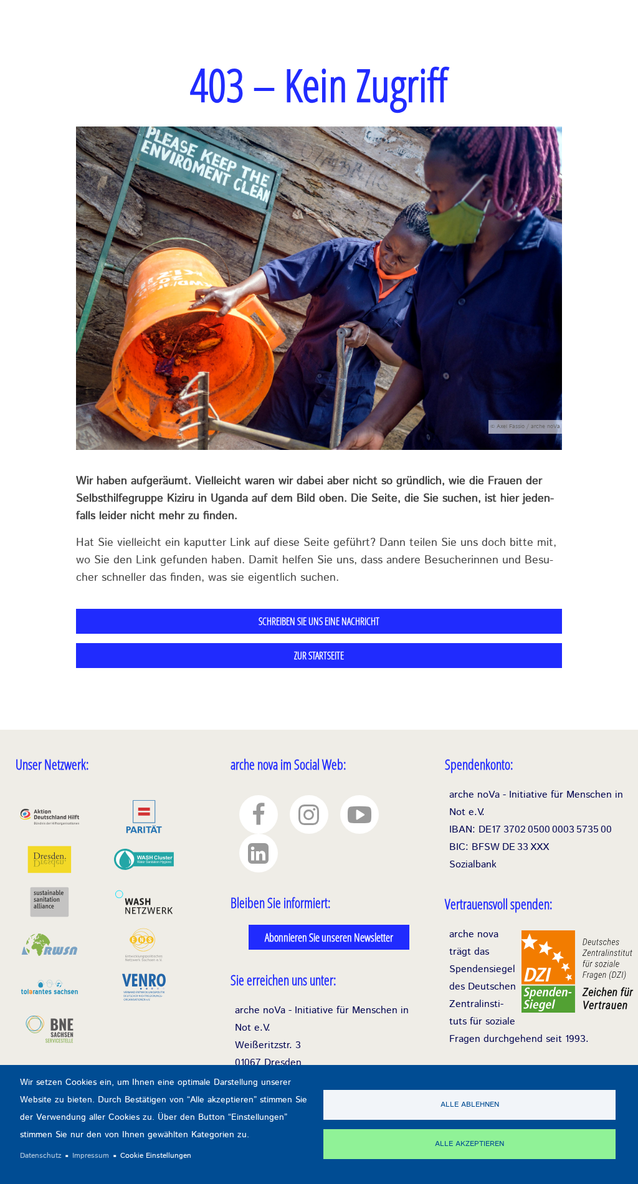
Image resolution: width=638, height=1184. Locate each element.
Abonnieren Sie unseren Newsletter (329, 937)
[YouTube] (359, 814)
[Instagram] (309, 814)
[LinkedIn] (258, 853)
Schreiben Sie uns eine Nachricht (319, 621)
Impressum (90, 1155)
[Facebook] (258, 814)
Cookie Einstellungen (155, 1155)
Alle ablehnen (469, 1104)
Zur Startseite (319, 655)
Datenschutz (41, 1155)
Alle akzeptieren (469, 1144)
